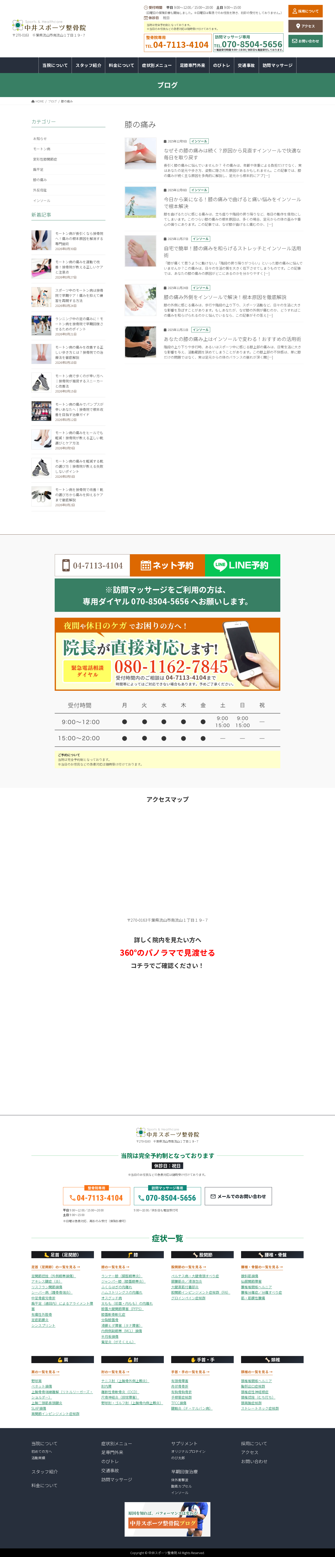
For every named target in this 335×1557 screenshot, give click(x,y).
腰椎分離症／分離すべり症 (261, 1292)
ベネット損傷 (41, 1386)
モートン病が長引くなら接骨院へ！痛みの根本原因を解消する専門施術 (79, 238)
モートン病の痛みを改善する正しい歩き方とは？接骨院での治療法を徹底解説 (79, 352)
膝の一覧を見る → (115, 1266)
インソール (199, 141)
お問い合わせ (308, 40)
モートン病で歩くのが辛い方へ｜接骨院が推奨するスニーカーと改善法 (79, 381)
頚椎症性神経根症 (255, 1391)
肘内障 (106, 1386)
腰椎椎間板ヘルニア (256, 1286)
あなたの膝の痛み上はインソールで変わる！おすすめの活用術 (232, 338)
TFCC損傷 (178, 1402)
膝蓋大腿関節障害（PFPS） (122, 1308)
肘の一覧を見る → (115, 1371)
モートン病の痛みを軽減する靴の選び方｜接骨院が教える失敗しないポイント (79, 466)
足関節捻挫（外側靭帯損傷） (53, 1275)
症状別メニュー (116, 1443)
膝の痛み (40, 179)
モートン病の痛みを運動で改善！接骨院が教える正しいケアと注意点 (79, 267)
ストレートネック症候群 (260, 1408)
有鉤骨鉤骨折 (181, 1391)
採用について (308, 11)
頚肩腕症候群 (251, 1402)
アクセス (308, 26)
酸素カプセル (181, 1486)
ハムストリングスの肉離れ (121, 1292)
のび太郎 (178, 1457)
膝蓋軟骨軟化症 (113, 1314)
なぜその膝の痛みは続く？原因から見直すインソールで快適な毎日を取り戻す (232, 154)
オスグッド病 (111, 1297)
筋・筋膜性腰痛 (253, 1297)
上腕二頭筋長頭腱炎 (46, 1402)
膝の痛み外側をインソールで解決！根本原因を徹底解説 (225, 297)
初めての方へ (41, 1451)
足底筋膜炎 (40, 1319)
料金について (44, 1485)
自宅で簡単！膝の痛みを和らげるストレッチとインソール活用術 (232, 252)
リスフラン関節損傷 (46, 1286)
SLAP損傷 (38, 1408)
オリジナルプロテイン (188, 1451)
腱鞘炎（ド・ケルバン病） (192, 1408)
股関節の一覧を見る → (188, 1266)
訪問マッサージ (116, 1479)
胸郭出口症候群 (253, 1386)
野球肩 (36, 1380)
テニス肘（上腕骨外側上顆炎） (125, 1380)
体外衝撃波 (179, 1479)
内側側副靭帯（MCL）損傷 (121, 1330)
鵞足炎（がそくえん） (118, 1341)
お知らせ (40, 138)
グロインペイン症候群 (188, 1297)
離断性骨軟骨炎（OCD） (120, 1391)
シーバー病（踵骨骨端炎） (52, 1292)
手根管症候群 (181, 1397)
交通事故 (110, 1470)
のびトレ (110, 1461)
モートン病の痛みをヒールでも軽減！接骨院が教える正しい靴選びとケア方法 (79, 437)
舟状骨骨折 (179, 1386)
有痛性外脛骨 (41, 1314)
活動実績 (38, 1457)
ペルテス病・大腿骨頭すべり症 (195, 1275)
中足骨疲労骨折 (43, 1297)
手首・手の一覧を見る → (190, 1371)
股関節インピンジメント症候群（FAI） (200, 1292)
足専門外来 (112, 1452)
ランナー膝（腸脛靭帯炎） (121, 1275)
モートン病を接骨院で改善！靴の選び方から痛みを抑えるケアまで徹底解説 (79, 494)
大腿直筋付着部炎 (185, 1286)
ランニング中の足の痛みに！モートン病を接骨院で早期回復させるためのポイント (79, 323)
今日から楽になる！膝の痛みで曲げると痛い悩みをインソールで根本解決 (232, 203)
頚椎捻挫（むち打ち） (258, 1397)
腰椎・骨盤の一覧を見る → (262, 1266)
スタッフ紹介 (44, 1471)
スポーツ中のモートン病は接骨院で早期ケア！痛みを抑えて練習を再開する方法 (79, 295)
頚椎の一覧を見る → (257, 1371)
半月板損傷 (109, 1336)
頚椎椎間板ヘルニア (256, 1380)
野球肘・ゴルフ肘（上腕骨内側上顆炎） (132, 1402)
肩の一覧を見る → (45, 1371)
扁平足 (38, 169)
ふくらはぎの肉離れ (116, 1286)
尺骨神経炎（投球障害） (120, 1397)
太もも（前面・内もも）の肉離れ (127, 1303)
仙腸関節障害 (251, 1281)
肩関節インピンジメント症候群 (55, 1413)
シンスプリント (43, 1325)
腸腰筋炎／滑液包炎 (186, 1281)
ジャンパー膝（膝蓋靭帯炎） (123, 1281)
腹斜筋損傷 (249, 1275)
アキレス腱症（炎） (46, 1281)
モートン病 (41, 148)
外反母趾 (40, 190)
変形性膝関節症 (45, 159)
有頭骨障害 (179, 1380)
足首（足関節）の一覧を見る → (55, 1266)
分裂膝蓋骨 (109, 1319)
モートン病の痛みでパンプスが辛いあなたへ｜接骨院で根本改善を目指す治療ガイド (79, 409)
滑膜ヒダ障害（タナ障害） (121, 1325)
